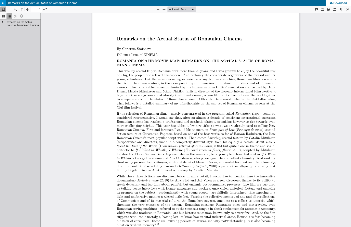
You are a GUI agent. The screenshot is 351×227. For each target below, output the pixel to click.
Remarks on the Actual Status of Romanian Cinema (42, 3)
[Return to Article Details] (3, 3)
